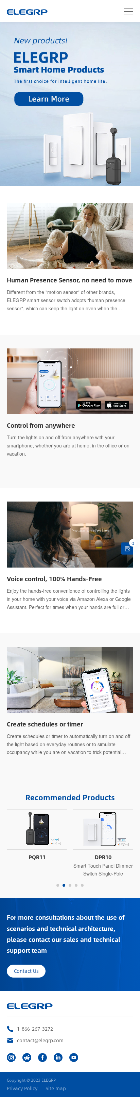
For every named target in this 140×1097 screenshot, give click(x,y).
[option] (37, 835)
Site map (56, 1088)
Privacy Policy (22, 1088)
